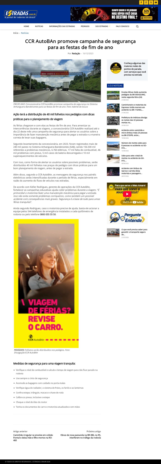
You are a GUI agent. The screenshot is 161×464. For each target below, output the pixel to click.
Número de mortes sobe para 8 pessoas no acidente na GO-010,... (134, 145)
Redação (76, 53)
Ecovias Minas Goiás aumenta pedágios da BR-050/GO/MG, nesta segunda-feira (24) (134, 94)
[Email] (33, 419)
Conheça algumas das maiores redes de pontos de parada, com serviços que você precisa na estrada (135, 69)
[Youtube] (156, 2)
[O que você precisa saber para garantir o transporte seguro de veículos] (113, 232)
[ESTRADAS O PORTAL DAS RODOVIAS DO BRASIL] (26, 14)
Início (15, 33)
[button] (137, 26)
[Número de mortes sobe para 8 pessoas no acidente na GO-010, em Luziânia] (113, 146)
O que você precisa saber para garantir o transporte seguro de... (134, 232)
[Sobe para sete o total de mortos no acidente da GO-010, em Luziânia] (113, 158)
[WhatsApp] (27, 419)
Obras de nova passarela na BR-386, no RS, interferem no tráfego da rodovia (81, 436)
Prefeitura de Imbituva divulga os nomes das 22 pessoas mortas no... (134, 120)
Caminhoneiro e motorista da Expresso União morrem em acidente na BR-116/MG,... (134, 107)
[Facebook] (141, 2)
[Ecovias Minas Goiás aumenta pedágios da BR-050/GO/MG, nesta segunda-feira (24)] (113, 95)
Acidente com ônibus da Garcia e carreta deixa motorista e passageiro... (132, 171)
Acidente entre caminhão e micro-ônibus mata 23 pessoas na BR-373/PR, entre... (134, 132)
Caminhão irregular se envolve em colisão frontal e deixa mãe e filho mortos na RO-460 (33, 438)
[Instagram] (146, 2)
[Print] (39, 419)
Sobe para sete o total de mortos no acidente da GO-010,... (133, 158)
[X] (151, 2)
